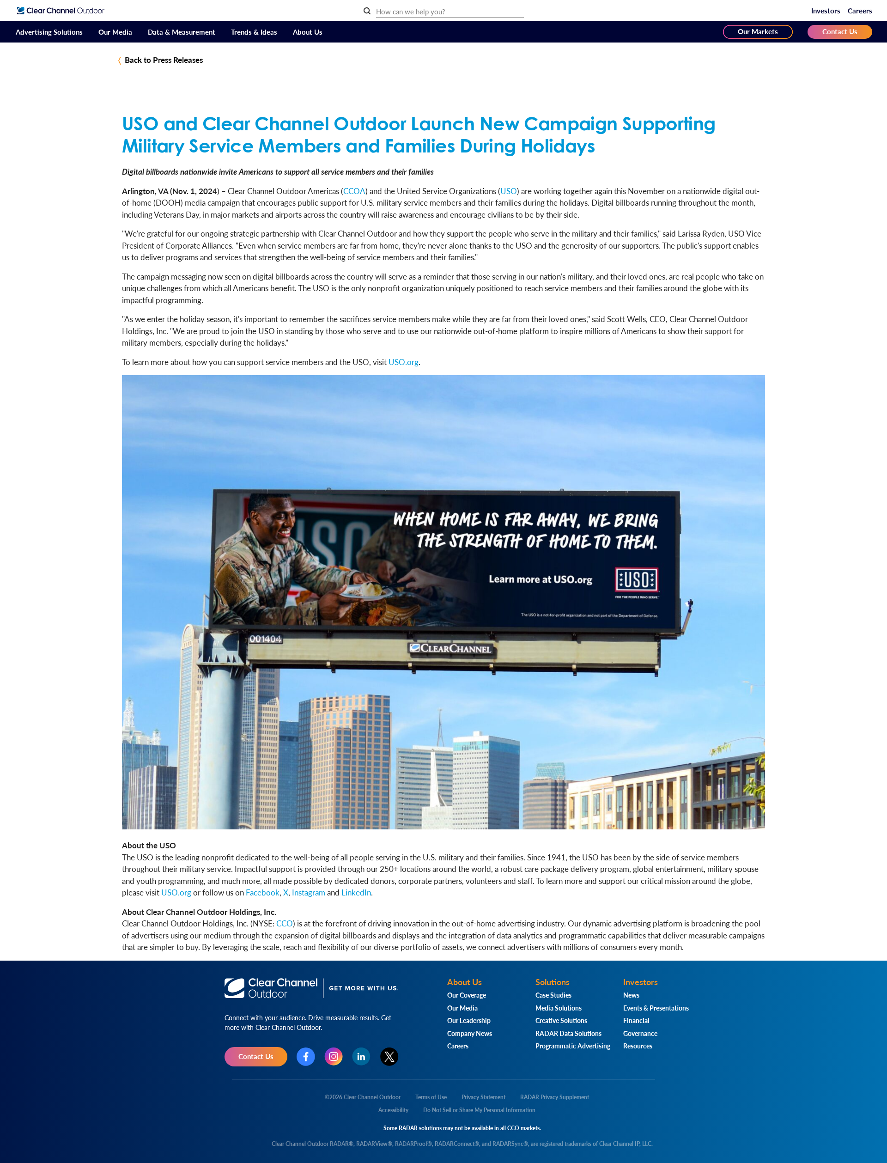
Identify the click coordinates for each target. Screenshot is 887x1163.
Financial (636, 1020)
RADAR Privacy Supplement (554, 1097)
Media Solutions (558, 1007)
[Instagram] (333, 1056)
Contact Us (839, 31)
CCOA (354, 190)
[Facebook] (306, 1056)
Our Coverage (466, 994)
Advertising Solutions (49, 32)
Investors (825, 10)
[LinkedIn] (361, 1056)
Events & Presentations (656, 1007)
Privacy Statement (483, 1097)
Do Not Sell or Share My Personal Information (479, 1110)
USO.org (404, 361)
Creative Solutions (561, 1020)
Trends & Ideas (254, 32)
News (631, 994)
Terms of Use (431, 1097)
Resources (637, 1045)
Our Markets (758, 31)
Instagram (308, 892)
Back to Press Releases (164, 59)
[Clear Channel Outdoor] (61, 10)
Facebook (262, 892)
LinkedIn (356, 892)
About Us (307, 32)
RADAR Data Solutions (568, 1033)
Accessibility (393, 1110)
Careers (860, 10)
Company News (469, 1033)
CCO (284, 923)
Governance (640, 1033)
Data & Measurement (181, 32)
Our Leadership (469, 1020)
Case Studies (553, 994)
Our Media (115, 32)
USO (508, 190)
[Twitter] (389, 1056)
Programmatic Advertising (572, 1045)
